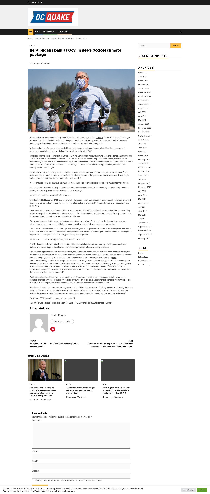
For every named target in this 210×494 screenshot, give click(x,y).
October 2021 (143, 100)
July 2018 (142, 191)
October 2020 (143, 132)
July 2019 (142, 179)
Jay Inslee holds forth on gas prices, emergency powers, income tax (80, 390)
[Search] (180, 32)
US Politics (48, 32)
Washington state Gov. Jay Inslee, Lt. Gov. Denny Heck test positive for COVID (116, 390)
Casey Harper (47, 400)
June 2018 (142, 195)
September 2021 (144, 104)
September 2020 (144, 136)
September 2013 (144, 235)
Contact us (63, 32)
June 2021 (142, 116)
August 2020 (143, 140)
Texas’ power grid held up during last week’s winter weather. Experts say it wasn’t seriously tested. (110, 344)
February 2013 (144, 239)
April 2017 (142, 219)
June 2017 (142, 211)
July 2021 (142, 112)
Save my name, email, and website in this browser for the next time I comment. (68, 480)
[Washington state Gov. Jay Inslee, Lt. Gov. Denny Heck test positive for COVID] (118, 370)
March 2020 (143, 155)
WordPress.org (144, 265)
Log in (140, 253)
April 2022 (142, 76)
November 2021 (144, 96)
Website (35, 471)
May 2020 (142, 152)
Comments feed (144, 261)
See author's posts (62, 321)
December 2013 (144, 231)
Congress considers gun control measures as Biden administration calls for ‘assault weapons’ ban (43, 392)
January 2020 (143, 163)
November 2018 (144, 187)
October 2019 (143, 171)
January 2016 (143, 223)
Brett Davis (46, 64)
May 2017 (142, 215)
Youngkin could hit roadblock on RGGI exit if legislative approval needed (54, 344)
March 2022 (143, 80)
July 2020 (142, 144)
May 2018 (142, 199)
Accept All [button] (202, 490)
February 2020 (144, 160)
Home (37, 32)
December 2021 (144, 92)
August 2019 (143, 175)
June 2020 (142, 148)
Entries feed (143, 257)
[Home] (30, 32)
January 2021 (143, 124)
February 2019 (144, 183)
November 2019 (144, 167)
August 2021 (143, 108)
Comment (37, 420)
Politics (32, 45)
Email (35, 461)
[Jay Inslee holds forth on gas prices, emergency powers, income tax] (81, 370)
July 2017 (142, 207)
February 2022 (144, 84)
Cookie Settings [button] (188, 490)
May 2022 (142, 73)
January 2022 (143, 88)
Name (35, 451)
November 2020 (144, 128)
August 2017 (143, 203)
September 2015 (144, 227)
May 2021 (142, 120)
